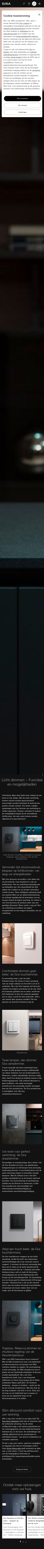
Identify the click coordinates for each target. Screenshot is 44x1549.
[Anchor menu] (42, 774)
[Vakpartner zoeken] (29, 3)
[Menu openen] (39, 3)
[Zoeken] (24, 3)
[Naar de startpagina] (6, 4)
